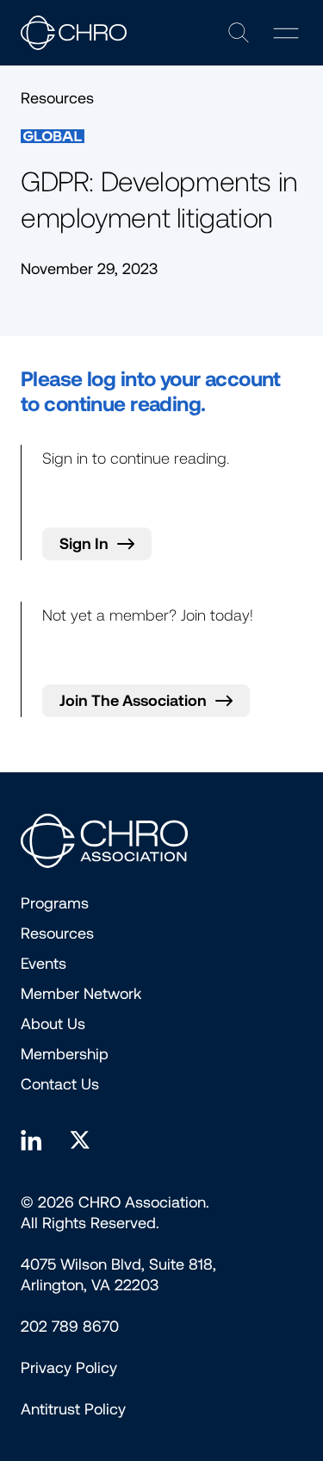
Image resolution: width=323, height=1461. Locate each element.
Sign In (84, 544)
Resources (57, 933)
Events (43, 963)
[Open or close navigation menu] (286, 33)
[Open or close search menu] (238, 32)
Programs (55, 903)
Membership (65, 1054)
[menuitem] (69, 1368)
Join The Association (133, 700)
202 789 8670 (70, 1326)
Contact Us (60, 1084)
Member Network (81, 993)
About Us (53, 1024)
